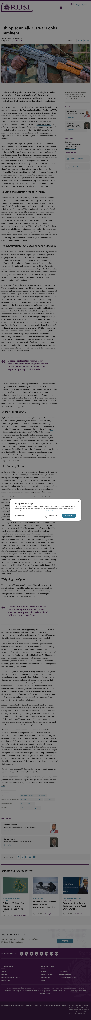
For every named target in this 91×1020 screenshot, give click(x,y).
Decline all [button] (53, 515)
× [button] (78, 501)
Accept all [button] (69, 515)
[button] (20, 516)
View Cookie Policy (48, 511)
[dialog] (45, 510)
